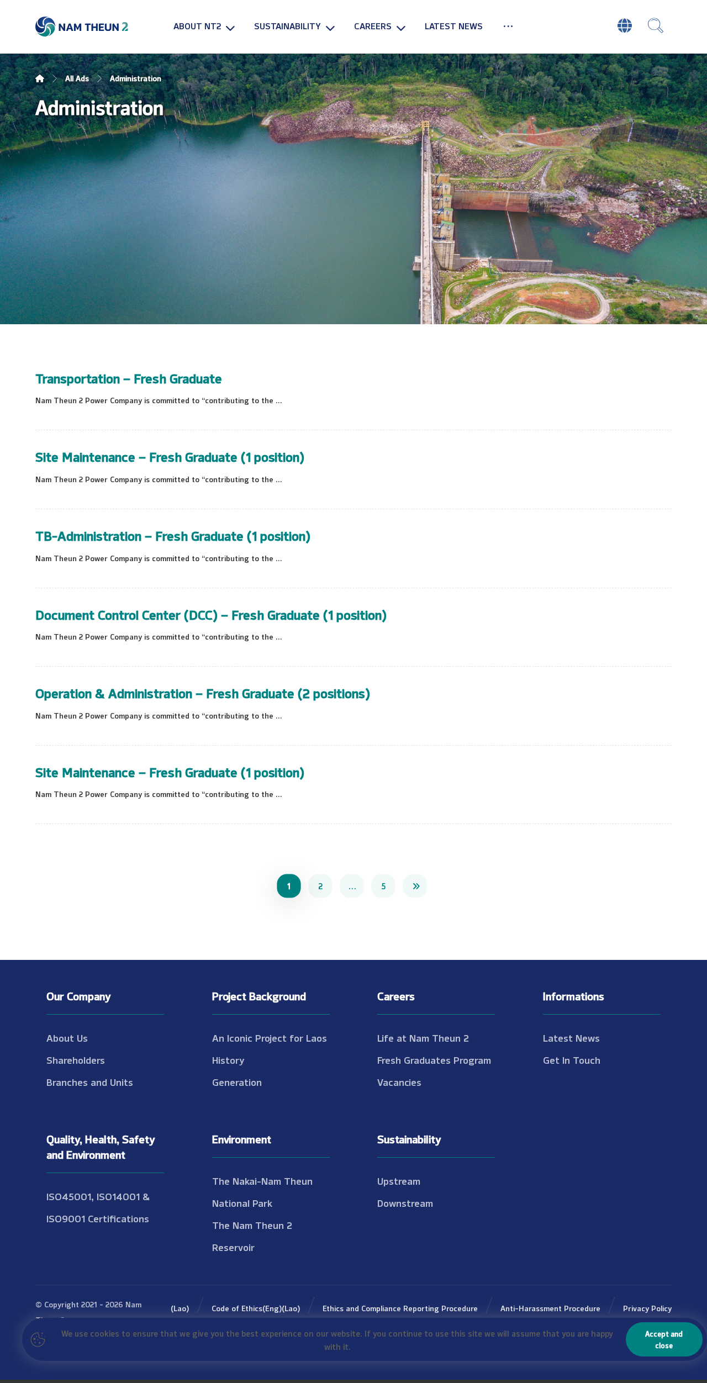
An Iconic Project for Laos (269, 1037)
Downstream (405, 1202)
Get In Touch (571, 1059)
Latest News (571, 1037)
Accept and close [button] (664, 1339)
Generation (237, 1081)
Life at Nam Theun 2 (423, 1037)
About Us (67, 1037)
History (228, 1059)
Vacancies (399, 1081)
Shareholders (75, 1059)
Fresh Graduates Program (434, 1059)
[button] (508, 25)
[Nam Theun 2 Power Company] (82, 27)
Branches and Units (89, 1081)
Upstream (398, 1180)
